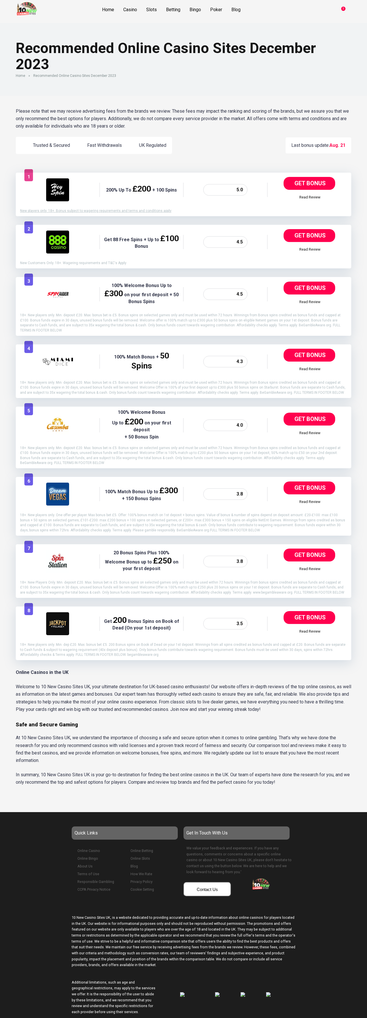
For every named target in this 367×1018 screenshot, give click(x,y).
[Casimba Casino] (57, 435)
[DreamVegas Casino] (57, 504)
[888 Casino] (57, 252)
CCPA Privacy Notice (93, 889)
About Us (85, 866)
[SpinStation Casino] (57, 571)
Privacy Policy (141, 881)
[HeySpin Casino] (57, 199)
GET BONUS (310, 183)
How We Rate (141, 874)
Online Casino (88, 851)
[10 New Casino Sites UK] (27, 8)
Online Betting (141, 851)
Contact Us (207, 889)
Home (20, 76)
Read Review (310, 197)
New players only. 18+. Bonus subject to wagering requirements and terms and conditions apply (95, 211)
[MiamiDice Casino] (57, 371)
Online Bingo (87, 858)
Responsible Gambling (95, 881)
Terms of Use (88, 874)
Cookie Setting (142, 889)
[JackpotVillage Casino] (57, 633)
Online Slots (140, 858)
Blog (134, 866)
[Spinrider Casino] (57, 304)
